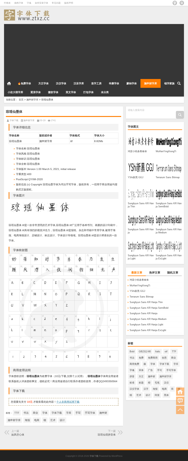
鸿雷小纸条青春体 (139, 279)
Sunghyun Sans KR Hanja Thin (146, 302)
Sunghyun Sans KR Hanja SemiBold (149, 307)
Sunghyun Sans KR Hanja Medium (148, 319)
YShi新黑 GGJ (137, 291)
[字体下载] (27, 10)
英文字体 (71, 92)
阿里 (157, 395)
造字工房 (96, 83)
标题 (141, 382)
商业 (173, 357)
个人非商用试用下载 (67, 401)
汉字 (146, 388)
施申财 (151, 376)
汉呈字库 (79, 83)
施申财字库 (150, 83)
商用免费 (134, 364)
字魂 (29, 3)
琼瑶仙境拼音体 (107, 434)
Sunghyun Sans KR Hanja (143, 313)
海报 (155, 388)
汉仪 (166, 382)
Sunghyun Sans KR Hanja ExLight (148, 330)
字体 (152, 364)
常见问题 (56, 3)
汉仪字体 (61, 83)
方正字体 (43, 83)
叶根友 (7, 3)
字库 (175, 364)
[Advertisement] (94, 49)
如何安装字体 (41, 3)
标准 (132, 382)
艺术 (138, 395)
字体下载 (164, 364)
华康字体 (114, 83)
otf (166, 351)
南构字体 (18, 3)
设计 (148, 395)
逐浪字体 (35, 92)
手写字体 (171, 370)
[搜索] (179, 83)
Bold (132, 351)
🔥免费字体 (24, 83)
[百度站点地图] (182, 3)
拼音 (132, 376)
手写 (159, 370)
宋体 (141, 370)
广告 (150, 370)
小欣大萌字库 (15, 92)
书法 (132, 357)
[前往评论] (180, 401)
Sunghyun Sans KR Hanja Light (146, 324)
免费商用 (153, 357)
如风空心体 (17, 434)
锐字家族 (169, 83)
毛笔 (157, 382)
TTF (174, 351)
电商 (164, 388)
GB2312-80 (145, 351)
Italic (157, 351)
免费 (141, 357)
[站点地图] (175, 3)
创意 (164, 357)
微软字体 (53, 92)
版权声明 (68, 3)
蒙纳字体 (131, 83)
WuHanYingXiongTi (140, 285)
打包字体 (88, 92)
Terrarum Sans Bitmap (141, 296)
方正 (141, 376)
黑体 (166, 395)
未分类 (105, 92)
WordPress (116, 456)
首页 (9, 83)
